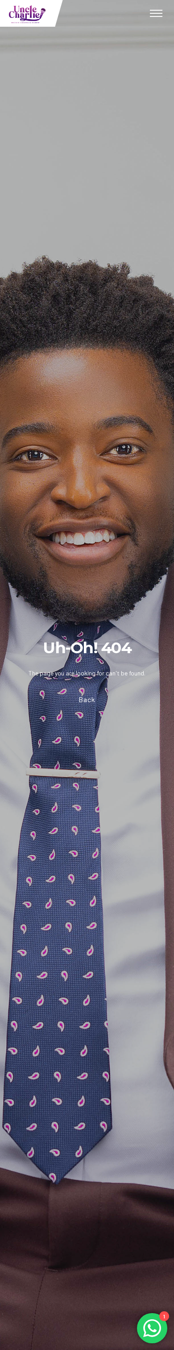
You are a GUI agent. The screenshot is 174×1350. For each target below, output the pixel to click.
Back (87, 699)
